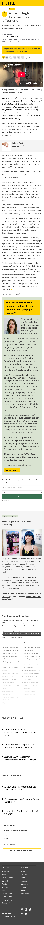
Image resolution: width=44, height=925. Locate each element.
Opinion (24, 887)
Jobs (3, 890)
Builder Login (7, 913)
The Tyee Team (7, 877)
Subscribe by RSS (8, 916)
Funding (5, 884)
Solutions (24, 884)
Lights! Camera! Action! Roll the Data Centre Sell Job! (20, 788)
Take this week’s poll (22, 850)
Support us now (12, 470)
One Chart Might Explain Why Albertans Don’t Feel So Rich (19, 746)
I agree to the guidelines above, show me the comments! (22, 634)
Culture (23, 877)
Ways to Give (7, 900)
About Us (5, 871)
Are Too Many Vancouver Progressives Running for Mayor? (20, 758)
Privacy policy (5, 500)
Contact (5, 881)
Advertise (5, 887)
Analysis (24, 874)
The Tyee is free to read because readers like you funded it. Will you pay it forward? (20, 307)
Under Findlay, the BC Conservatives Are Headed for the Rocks (20, 732)
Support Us (6, 903)
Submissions (7, 897)
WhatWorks (25, 893)
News (11, 9)
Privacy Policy (7, 893)
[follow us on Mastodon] (14, 57)
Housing (18, 294)
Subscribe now (22, 497)
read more (17, 146)
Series (23, 890)
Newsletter (6, 874)
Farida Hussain (7, 34)
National (24, 881)
